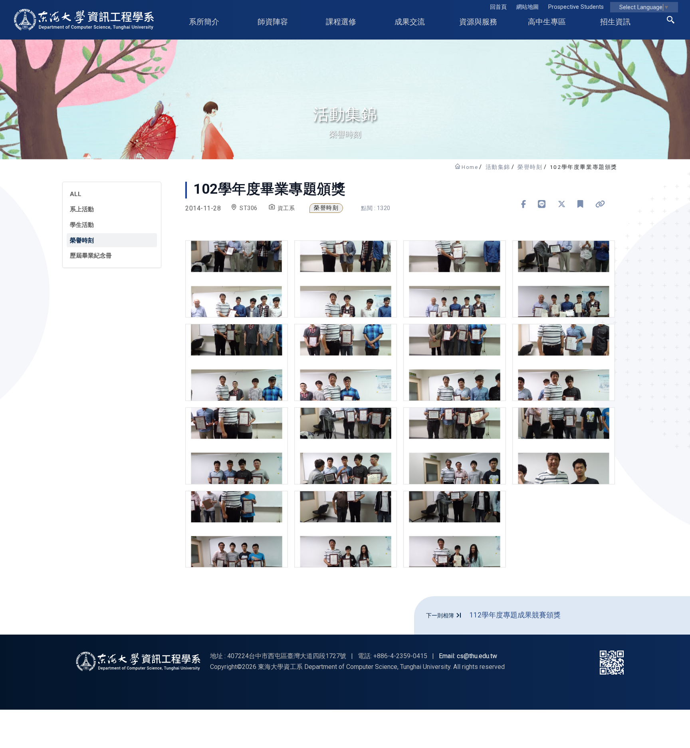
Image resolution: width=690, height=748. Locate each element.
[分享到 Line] (542, 204)
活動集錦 (498, 167)
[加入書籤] (580, 204)
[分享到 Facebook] (523, 204)
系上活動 (82, 209)
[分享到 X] (562, 204)
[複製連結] (600, 204)
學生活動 (82, 224)
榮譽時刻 (530, 167)
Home (470, 167)
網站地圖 (527, 7)
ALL (75, 194)
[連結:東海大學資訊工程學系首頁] (138, 661)
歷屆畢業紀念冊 (91, 255)
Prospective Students (576, 7)
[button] (671, 21)
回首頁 (498, 7)
